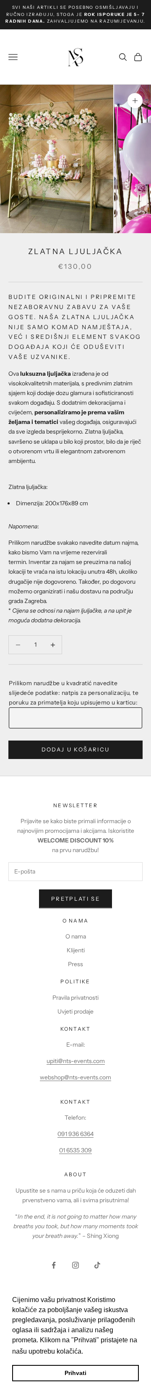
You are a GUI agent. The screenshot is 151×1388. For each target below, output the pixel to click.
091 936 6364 (75, 1134)
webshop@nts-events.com (75, 1077)
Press (75, 964)
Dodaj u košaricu (75, 749)
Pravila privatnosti (75, 997)
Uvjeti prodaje (75, 1011)
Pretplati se (75, 898)
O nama (75, 936)
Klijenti (76, 950)
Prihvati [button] (75, 1373)
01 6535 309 (75, 1150)
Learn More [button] (103, 1351)
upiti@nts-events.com (76, 1061)
